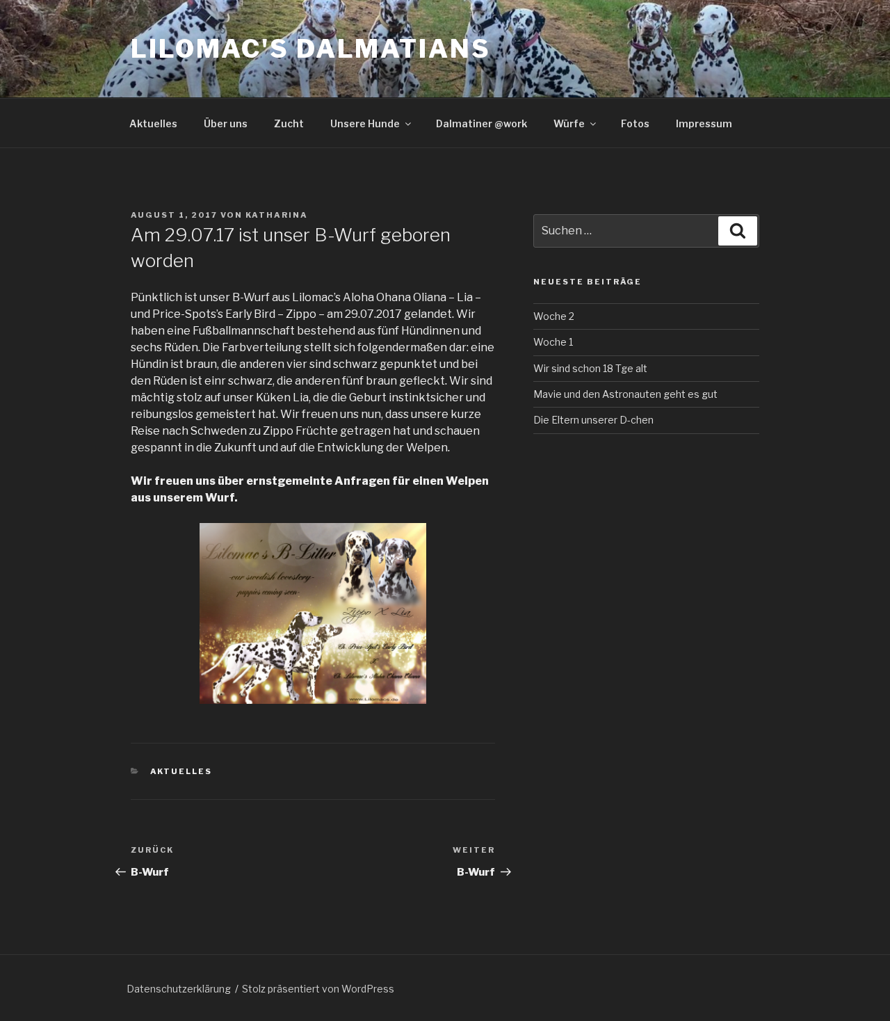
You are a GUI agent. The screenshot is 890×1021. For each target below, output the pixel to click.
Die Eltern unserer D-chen (593, 420)
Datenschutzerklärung (179, 989)
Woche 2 (553, 316)
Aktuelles (153, 123)
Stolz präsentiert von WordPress (318, 989)
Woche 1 (553, 342)
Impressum (704, 123)
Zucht (289, 123)
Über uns (226, 123)
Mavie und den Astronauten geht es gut (625, 394)
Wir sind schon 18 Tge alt (590, 368)
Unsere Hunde (365, 123)
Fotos (635, 123)
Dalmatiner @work (481, 123)
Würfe (569, 123)
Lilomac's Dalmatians (311, 48)
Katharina (276, 215)
